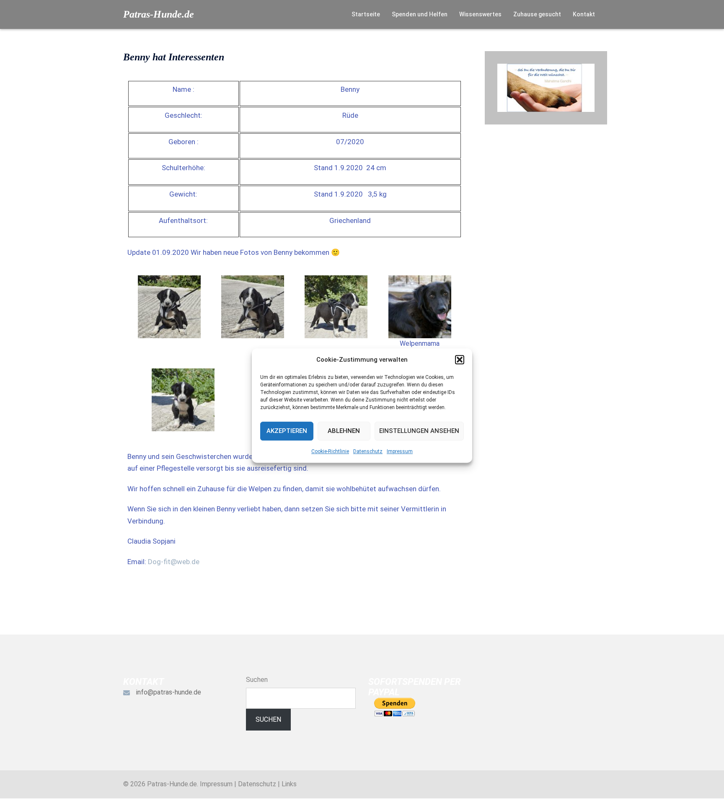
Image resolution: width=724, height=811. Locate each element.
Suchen (257, 680)
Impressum (400, 451)
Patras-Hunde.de (158, 14)
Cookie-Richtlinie (330, 451)
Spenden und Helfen (419, 14)
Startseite (366, 14)
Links (289, 784)
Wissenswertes (480, 14)
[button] (459, 359)
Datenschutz (368, 451)
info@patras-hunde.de (168, 692)
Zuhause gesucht (537, 14)
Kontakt (584, 14)
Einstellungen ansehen (419, 431)
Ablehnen (344, 431)
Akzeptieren (286, 431)
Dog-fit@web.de (173, 561)
